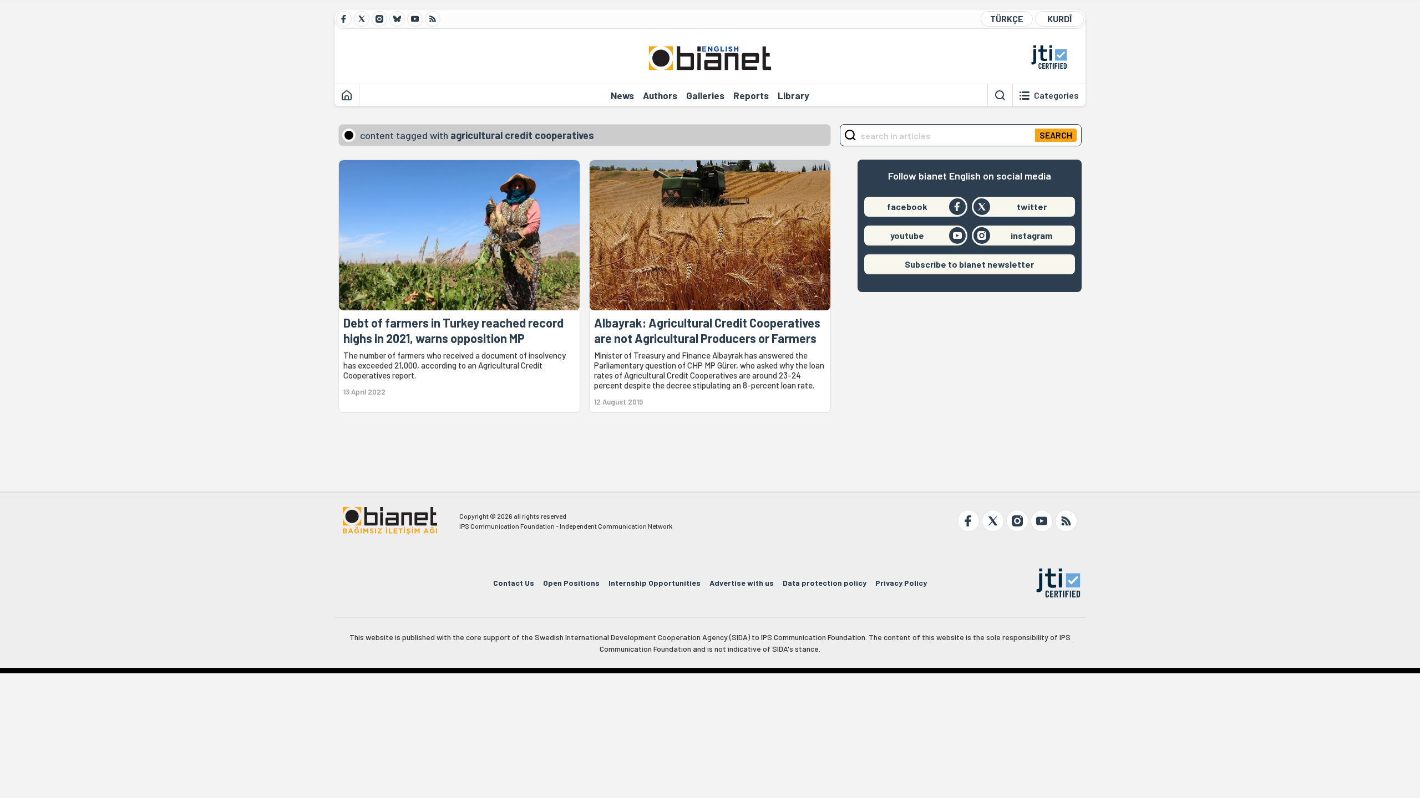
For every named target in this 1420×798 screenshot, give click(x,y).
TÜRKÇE (1006, 18)
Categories (1056, 95)
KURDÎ (1059, 18)
